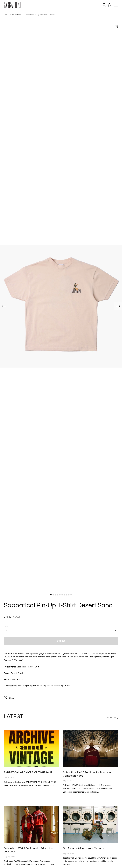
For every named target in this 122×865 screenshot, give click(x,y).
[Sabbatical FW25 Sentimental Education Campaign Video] (90, 748)
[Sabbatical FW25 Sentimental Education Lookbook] (31, 824)
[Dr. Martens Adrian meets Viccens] (90, 824)
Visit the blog (112, 718)
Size (7, 627)
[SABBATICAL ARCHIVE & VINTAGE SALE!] (31, 748)
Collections (16, 15)
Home (6, 15)
